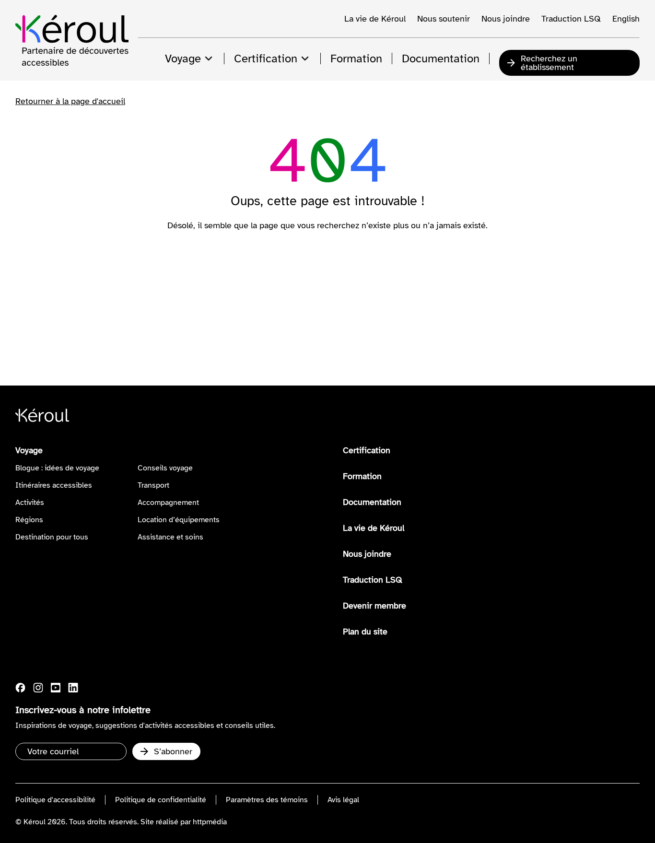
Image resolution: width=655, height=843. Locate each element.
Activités (29, 502)
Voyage (29, 450)
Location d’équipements (179, 520)
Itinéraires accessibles (53, 485)
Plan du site (365, 631)
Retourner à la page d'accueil (70, 101)
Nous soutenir (443, 18)
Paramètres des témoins (267, 800)
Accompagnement (168, 502)
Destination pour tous (51, 537)
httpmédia (210, 822)
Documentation (372, 502)
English (626, 18)
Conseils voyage (165, 468)
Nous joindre (505, 18)
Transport (153, 485)
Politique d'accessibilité (55, 800)
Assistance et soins (170, 537)
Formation (362, 476)
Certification (366, 450)
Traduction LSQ (571, 18)
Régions (29, 520)
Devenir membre (374, 605)
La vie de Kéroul (375, 18)
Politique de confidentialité (160, 800)
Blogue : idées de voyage (57, 468)
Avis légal (343, 800)
